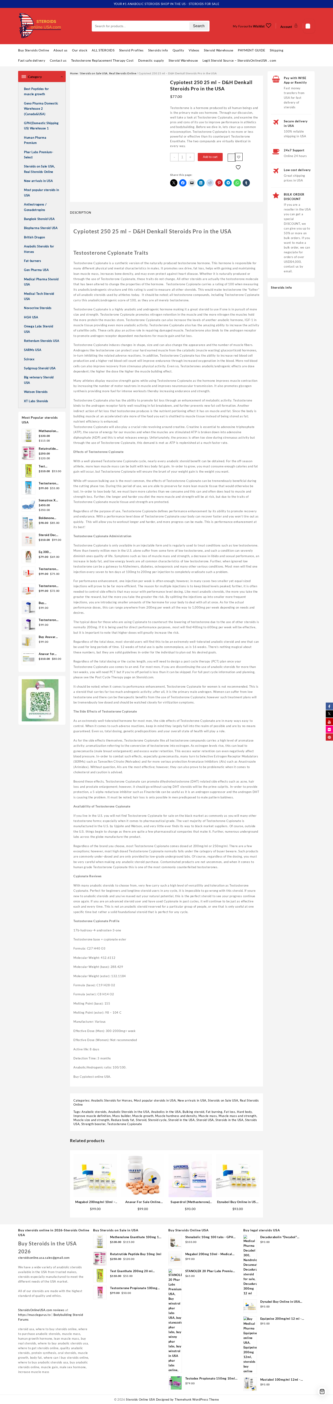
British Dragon (34, 237)
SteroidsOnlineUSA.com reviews (41, 1310)
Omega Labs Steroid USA (38, 328)
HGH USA (31, 317)
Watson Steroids (36, 392)
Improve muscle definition (92, 1116)
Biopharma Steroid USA (41, 228)
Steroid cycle (157, 1120)
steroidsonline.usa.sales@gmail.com (44, 1257)
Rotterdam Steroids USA (41, 341)
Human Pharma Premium (35, 140)
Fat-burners (32, 261)
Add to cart (210, 157)
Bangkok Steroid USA (39, 219)
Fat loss (229, 1112)
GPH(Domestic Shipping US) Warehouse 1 (41, 125)
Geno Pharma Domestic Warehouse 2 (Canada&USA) (41, 108)
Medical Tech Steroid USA (39, 296)
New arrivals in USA (38, 181)
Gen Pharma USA (36, 270)
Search (199, 26)
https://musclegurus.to (34, 1315)
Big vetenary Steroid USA (39, 379)
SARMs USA (32, 350)
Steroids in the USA (229, 1120)
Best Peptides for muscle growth (36, 91)
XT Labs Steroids (36, 401)
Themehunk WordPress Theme (197, 1399)
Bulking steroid (193, 1112)
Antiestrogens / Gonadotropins (35, 207)
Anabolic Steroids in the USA (129, 1112)
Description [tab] (80, 212)
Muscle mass (207, 1116)
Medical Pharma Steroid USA (41, 281)
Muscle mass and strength (237, 1116)
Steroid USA (205, 1120)
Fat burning (214, 1112)
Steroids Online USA (140, 1399)
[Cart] (309, 26)
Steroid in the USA (181, 1120)
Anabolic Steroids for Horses (39, 248)
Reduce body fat (122, 1120)
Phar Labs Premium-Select (38, 154)
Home (74, 73)
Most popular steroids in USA (41, 192)
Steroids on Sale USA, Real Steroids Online (39, 168)
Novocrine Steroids (38, 308)
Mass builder (121, 1116)
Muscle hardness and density (176, 1116)
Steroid (141, 1120)
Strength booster (93, 1124)
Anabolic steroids (94, 1112)
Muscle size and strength (91, 1120)
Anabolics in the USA (166, 1112)
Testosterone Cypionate (124, 1124)
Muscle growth (143, 1116)
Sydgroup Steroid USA (40, 368)
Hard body (244, 1112)
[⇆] (232, 158)
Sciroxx (29, 359)
